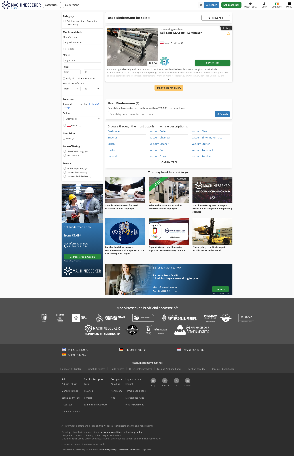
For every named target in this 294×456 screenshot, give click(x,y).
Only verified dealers (79, 176)
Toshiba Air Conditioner (169, 368)
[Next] (155, 47)
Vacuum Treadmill (202, 150)
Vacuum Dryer (158, 156)
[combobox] (82, 118)
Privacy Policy (109, 449)
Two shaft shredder (196, 368)
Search (212, 5)
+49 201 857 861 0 (135, 350)
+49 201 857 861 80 (193, 350)
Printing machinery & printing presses (82, 23)
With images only (77, 168)
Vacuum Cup (157, 150)
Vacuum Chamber (160, 137)
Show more (170, 161)
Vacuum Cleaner (159, 144)
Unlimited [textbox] (71, 118)
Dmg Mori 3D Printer (70, 368)
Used (70, 138)
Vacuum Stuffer (201, 144)
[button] (289, 5)
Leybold (112, 156)
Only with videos (77, 172)
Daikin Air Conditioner (222, 368)
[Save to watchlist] (228, 34)
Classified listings (77, 151)
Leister (111, 150)
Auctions (73, 155)
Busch (111, 144)
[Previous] (110, 47)
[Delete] (201, 5)
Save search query (170, 87)
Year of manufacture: (74, 83)
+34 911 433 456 (77, 354)
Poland (76, 125)
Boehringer (114, 131)
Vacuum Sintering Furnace (207, 137)
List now (220, 289)
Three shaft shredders (140, 368)
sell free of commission (82, 256)
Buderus (112, 137)
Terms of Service (127, 449)
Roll (70, 48)
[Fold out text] (168, 79)
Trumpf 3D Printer (95, 368)
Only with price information (80, 78)
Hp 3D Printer (117, 368)
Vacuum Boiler (158, 131)
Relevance (216, 17)
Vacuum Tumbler (202, 156)
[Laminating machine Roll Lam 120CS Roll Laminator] (132, 47)
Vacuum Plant (200, 131)
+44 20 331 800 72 (78, 350)
